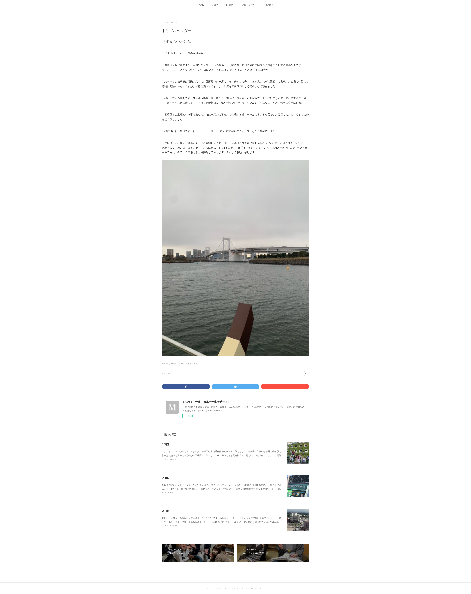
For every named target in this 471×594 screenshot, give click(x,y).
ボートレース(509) (179, 363)
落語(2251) (192, 363)
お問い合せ (267, 4)
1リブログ (167, 373)
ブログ (215, 4)
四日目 (166, 511)
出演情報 (230, 4)
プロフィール (248, 4)
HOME (201, 4)
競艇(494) (166, 363)
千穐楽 (166, 444)
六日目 (166, 477)
